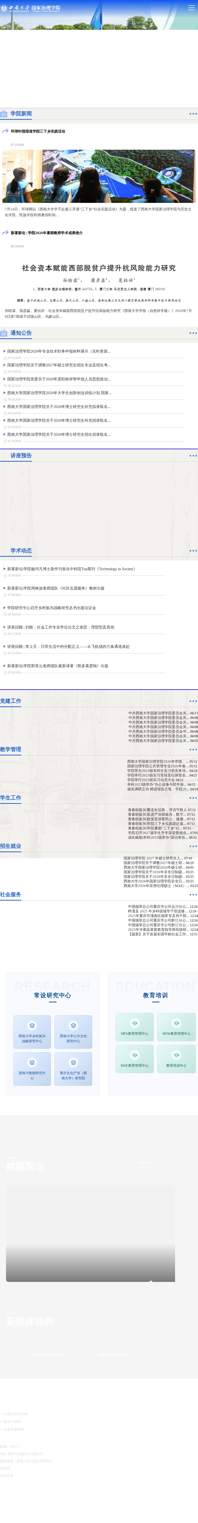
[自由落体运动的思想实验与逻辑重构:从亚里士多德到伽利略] (99, 502)
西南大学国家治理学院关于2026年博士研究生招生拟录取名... (59, 434)
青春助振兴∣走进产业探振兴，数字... (168, 982)
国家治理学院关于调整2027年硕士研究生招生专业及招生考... (59, 365)
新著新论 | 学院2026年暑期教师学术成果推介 (47, 233)
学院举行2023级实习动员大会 (164, 888)
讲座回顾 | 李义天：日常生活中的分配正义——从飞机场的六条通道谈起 (68, 646)
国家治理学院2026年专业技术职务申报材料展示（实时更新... (59, 351)
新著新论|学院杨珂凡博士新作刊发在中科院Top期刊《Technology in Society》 (72, 569)
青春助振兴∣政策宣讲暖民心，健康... (168, 991)
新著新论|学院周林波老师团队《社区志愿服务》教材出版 (56, 588)
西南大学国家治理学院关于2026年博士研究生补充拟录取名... (59, 407)
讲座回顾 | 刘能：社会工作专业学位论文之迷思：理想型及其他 (60, 627)
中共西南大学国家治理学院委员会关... (160, 713)
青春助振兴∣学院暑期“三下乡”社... (166, 1008)
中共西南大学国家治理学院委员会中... (160, 747)
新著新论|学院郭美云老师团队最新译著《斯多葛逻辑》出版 (57, 666)
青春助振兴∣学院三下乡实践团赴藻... (168, 999)
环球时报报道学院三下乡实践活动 (38, 131)
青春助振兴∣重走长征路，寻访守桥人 (168, 974)
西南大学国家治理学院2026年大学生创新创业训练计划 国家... (59, 393)
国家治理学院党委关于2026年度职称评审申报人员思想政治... (59, 379)
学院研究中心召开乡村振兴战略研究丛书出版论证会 (51, 608)
